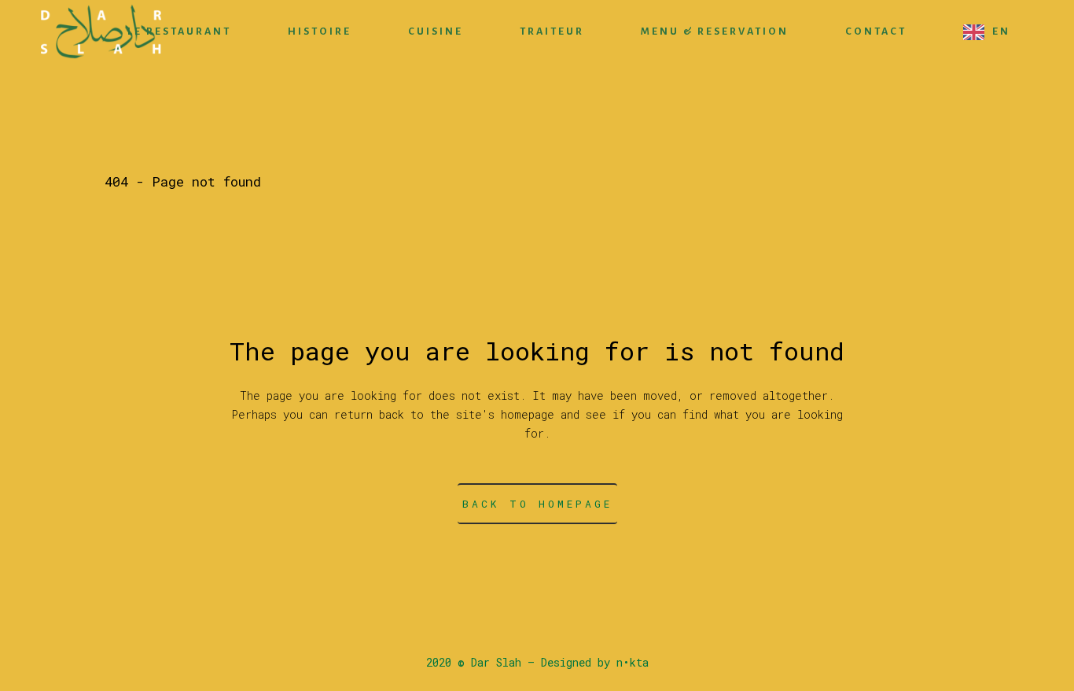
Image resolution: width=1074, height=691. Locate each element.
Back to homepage (537, 504)
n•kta (632, 662)
